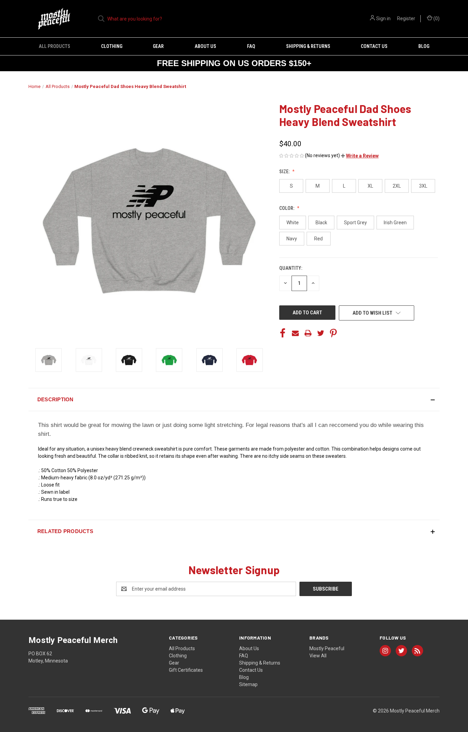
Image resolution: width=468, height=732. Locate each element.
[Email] (295, 333)
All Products (54, 46)
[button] (360, 156)
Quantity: (290, 268)
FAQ (251, 46)
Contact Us (374, 46)
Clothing (111, 46)
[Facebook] (282, 333)
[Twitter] (320, 333)
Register (406, 18)
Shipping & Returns (308, 46)
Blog (423, 46)
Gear (158, 46)
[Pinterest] (333, 333)
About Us (205, 46)
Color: (287, 208)
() (436, 18)
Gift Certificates (186, 670)
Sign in (383, 18)
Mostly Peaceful (326, 648)
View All (318, 655)
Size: (285, 171)
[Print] (308, 333)
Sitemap (248, 684)
